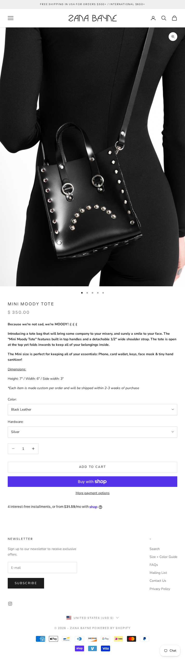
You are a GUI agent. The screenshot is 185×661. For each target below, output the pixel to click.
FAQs (154, 565)
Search (155, 549)
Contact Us (158, 580)
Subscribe (26, 583)
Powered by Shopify (111, 628)
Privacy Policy (160, 589)
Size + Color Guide (163, 557)
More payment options (93, 493)
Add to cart (92, 467)
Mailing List (158, 572)
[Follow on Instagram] (10, 603)
